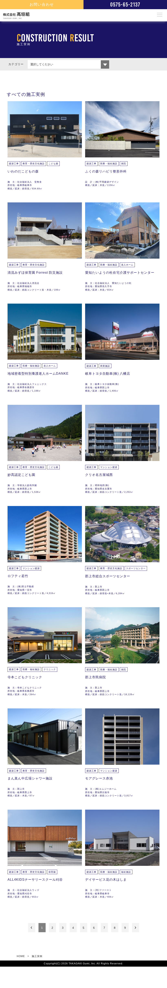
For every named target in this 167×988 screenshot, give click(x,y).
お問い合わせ (42, 4)
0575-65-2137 (125, 4)
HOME (21, 956)
